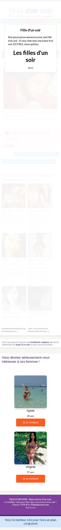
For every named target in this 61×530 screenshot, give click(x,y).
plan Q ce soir (23, 344)
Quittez (30, 68)
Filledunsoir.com (40, 504)
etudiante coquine (39, 342)
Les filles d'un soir (30, 56)
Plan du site (30, 507)
